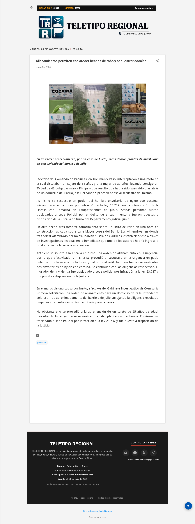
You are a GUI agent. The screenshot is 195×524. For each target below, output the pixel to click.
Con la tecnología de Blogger (97, 511)
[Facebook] (135, 452)
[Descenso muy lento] (188, 506)
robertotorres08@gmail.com (147, 460)
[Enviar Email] (125, 452)
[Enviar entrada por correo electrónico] (37, 336)
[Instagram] (153, 452)
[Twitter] (144, 452)
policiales (41, 342)
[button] (157, 61)
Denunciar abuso (97, 517)
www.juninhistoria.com (81, 474)
